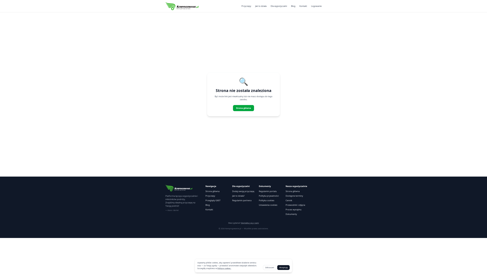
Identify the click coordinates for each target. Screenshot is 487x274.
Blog (293, 6)
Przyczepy (246, 6)
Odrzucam (269, 267)
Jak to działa (261, 6)
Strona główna (243, 108)
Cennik (289, 200)
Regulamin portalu (268, 191)
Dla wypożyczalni (279, 6)
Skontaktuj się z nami (250, 223)
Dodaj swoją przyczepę (243, 191)
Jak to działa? (238, 195)
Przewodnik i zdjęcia (295, 205)
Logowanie (316, 6)
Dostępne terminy (294, 195)
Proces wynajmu (293, 209)
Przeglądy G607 (212, 200)
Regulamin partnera (241, 200)
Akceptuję (283, 267)
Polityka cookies (266, 200)
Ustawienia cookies (268, 205)
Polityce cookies (224, 268)
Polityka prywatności (269, 195)
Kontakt (303, 6)
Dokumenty (291, 214)
